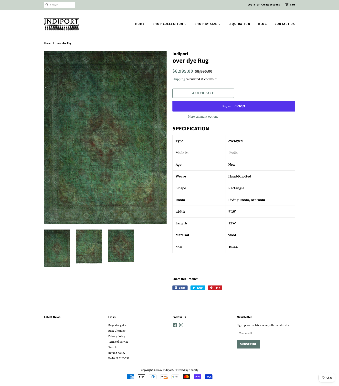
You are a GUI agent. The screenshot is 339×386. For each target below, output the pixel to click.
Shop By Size (206, 24)
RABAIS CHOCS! (118, 358)
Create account (270, 5)
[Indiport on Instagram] (181, 326)
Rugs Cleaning (116, 330)
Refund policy (116, 353)
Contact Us (285, 24)
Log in (251, 5)
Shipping (178, 79)
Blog (262, 24)
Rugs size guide (117, 325)
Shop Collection (168, 24)
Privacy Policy (116, 336)
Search (112, 347)
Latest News (52, 317)
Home (140, 24)
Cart (292, 5)
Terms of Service (118, 341)
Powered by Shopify (186, 370)
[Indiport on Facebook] (174, 326)
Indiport (168, 370)
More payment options (203, 116)
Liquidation (240, 24)
